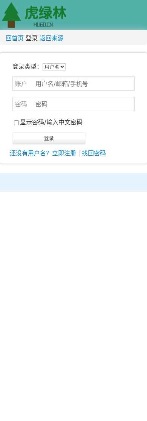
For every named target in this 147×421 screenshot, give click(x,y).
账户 (21, 83)
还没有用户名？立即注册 (43, 153)
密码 (21, 104)
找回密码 (94, 153)
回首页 (15, 38)
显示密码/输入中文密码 (51, 122)
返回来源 (52, 38)
